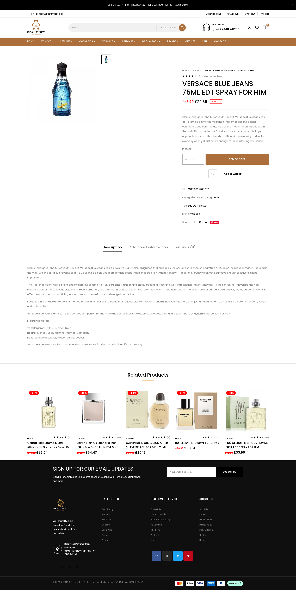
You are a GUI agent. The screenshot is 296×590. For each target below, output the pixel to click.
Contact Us (156, 509)
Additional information (148, 247)
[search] (182, 27)
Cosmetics (107, 530)
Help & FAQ (156, 530)
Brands (105, 535)
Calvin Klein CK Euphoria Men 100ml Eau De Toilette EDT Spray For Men (98, 445)
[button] (265, 27)
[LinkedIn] (206, 222)
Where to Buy (205, 519)
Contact (203, 535)
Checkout (250, 13)
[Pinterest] (188, 556)
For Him (197, 70)
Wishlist (265, 13)
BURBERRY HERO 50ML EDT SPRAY (197, 443)
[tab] (112, 248)
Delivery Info (156, 525)
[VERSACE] (106, 59)
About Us (203, 509)
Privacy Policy (205, 525)
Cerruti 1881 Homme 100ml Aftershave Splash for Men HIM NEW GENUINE (48, 445)
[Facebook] (194, 222)
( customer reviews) (211, 76)
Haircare (105, 514)
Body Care (106, 519)
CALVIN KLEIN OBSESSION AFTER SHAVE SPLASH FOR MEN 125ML (147, 445)
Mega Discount (206, 530)
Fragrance (213, 197)
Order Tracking (213, 13)
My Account (233, 13)
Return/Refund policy (160, 519)
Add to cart (237, 159)
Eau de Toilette (197, 205)
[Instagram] (167, 556)
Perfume (105, 540)
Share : (186, 222)
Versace (195, 214)
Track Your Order (158, 514)
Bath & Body (107, 509)
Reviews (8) (185, 247)
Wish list (155, 535)
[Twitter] (200, 222)
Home (185, 70)
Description (112, 247)
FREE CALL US (218, 25)
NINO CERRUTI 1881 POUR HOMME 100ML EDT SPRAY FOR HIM (246, 445)
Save (216, 222)
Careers (203, 514)
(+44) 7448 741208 (225, 29)
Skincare (106, 525)
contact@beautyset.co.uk (49, 13)
